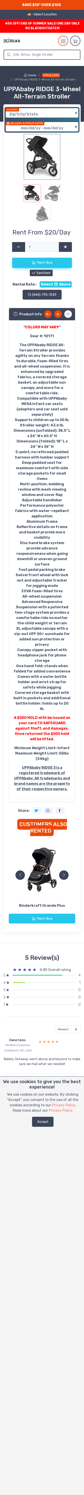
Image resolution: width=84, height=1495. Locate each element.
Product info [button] (30, 314)
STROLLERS (51, 75)
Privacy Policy (63, 1105)
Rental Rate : (25, 284)
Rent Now (45, 263)
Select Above (56, 284)
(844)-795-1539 (43, 295)
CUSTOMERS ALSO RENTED (43, 827)
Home (32, 75)
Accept (42, 1122)
